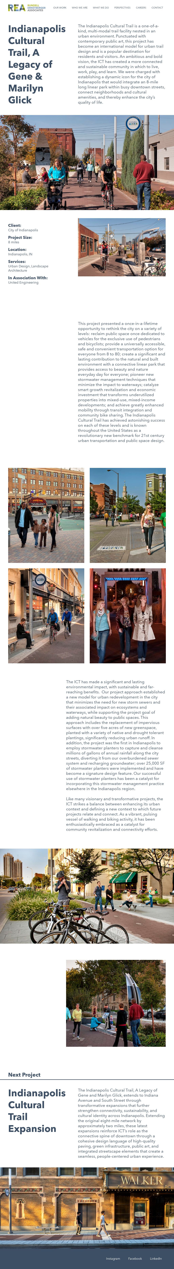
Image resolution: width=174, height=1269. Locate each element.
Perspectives (122, 8)
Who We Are (80, 8)
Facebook (135, 1258)
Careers (141, 8)
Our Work (59, 8)
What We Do (101, 8)
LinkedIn (156, 1258)
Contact (157, 8)
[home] (27, 7)
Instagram (113, 1258)
